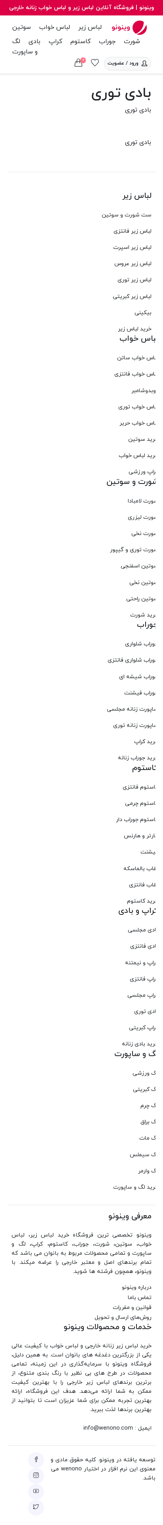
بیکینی (143, 313)
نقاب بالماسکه (140, 869)
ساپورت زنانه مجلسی (132, 709)
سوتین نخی (143, 582)
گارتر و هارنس (141, 836)
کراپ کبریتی (143, 1028)
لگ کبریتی (145, 1089)
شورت (132, 41)
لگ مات (148, 1138)
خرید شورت (144, 615)
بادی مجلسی (143, 930)
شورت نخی (144, 533)
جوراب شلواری (141, 644)
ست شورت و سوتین (127, 215)
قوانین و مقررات (132, 1307)
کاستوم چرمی (141, 803)
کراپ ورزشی (143, 472)
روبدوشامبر (144, 391)
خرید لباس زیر (135, 329)
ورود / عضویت (123, 63)
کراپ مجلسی (142, 995)
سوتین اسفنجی (139, 566)
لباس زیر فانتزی (133, 231)
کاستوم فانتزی (140, 787)
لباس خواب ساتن (137, 358)
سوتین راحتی (142, 599)
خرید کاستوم (142, 901)
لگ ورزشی (145, 1073)
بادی (34, 41)
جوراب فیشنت (141, 693)
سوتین (21, 27)
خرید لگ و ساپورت (135, 1187)
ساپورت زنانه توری (135, 725)
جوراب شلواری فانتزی (133, 660)
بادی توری (146, 1011)
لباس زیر (90, 27)
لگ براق (149, 1122)
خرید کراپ (146, 741)
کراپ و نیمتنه (141, 963)
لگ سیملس (144, 1155)
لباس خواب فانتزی (136, 374)
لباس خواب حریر (138, 423)
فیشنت (149, 852)
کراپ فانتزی (144, 979)
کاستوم (80, 41)
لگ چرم (149, 1106)
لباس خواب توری (138, 407)
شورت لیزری (143, 517)
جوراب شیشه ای (138, 677)
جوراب (107, 41)
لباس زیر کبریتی (132, 296)
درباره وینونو (137, 1287)
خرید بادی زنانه (140, 1044)
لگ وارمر (148, 1171)
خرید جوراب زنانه (138, 758)
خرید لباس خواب (138, 455)
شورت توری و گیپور (134, 550)
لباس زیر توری (135, 280)
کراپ (55, 41)
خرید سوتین (143, 439)
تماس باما (140, 1297)
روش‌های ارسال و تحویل (123, 1317)
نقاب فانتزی (143, 885)
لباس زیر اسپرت (132, 247)
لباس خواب (54, 27)
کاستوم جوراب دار (137, 819)
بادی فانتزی (144, 946)
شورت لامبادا (143, 501)
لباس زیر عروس (133, 263)
